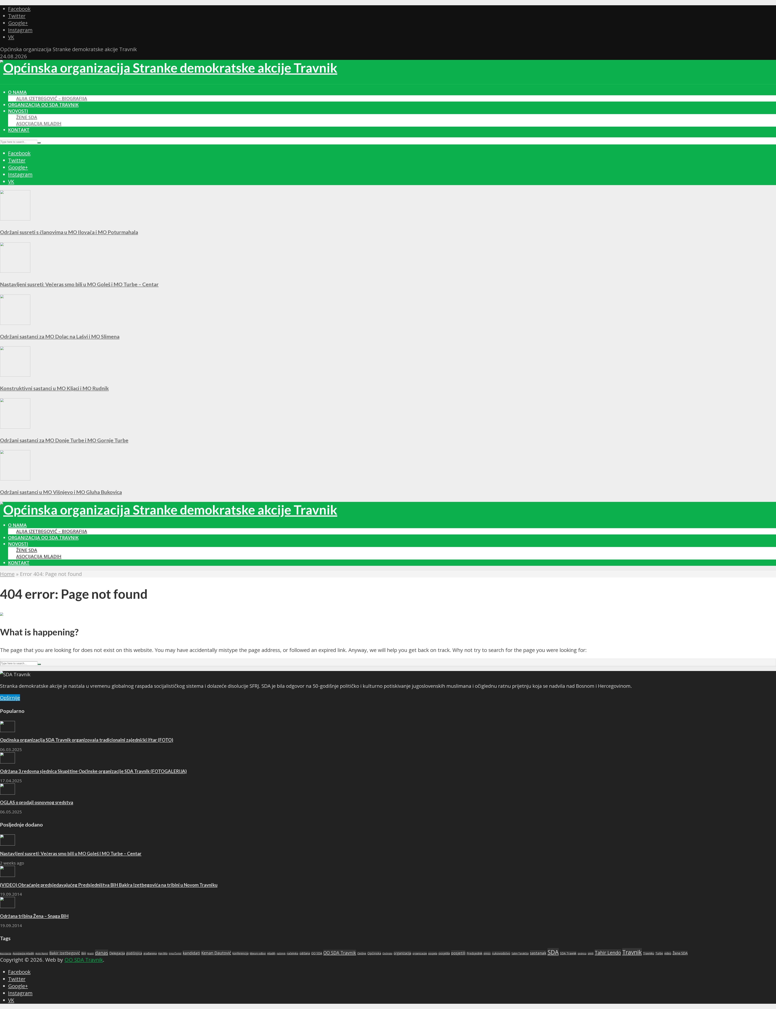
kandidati (191, 953)
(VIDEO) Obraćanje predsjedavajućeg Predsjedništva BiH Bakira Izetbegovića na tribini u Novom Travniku (108, 885)
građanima (150, 953)
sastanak (538, 953)
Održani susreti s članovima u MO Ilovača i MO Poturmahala (69, 232)
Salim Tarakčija (520, 953)
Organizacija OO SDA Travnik (43, 105)
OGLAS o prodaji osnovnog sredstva (36, 802)
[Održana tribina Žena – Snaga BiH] (7, 906)
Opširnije (10, 697)
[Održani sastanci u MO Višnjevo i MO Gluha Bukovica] (15, 478)
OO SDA (316, 953)
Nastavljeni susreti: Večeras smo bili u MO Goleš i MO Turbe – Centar (79, 284)
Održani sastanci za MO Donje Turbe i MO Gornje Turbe (64, 440)
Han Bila (163, 953)
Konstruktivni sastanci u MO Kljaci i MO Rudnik (54, 388)
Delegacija (117, 953)
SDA (553, 952)
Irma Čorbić (175, 953)
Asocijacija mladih (38, 123)
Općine (361, 953)
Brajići (90, 953)
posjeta (432, 953)
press (487, 953)
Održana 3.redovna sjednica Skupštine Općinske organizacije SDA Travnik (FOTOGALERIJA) (93, 771)
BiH (83, 953)
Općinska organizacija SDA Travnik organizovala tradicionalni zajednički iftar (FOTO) (86, 740)
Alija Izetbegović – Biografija (51, 98)
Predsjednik (474, 953)
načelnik (281, 953)
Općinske (387, 953)
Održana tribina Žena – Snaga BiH (34, 916)
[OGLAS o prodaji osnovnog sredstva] (7, 792)
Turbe (659, 953)
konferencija (240, 953)
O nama (17, 92)
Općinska (374, 953)
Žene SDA (26, 117)
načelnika (292, 953)
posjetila (444, 953)
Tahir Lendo (608, 952)
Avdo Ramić (41, 953)
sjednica (582, 953)
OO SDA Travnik (339, 953)
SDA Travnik (568, 953)
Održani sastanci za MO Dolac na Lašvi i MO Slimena (59, 336)
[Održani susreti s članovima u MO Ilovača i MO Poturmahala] (15, 218)
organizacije (419, 953)
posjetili (458, 952)
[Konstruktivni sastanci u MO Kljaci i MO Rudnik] (15, 374)
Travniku (648, 953)
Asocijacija (5, 953)
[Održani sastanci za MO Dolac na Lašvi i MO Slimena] (15, 322)
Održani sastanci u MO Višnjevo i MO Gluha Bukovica (61, 492)
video (667, 953)
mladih (271, 953)
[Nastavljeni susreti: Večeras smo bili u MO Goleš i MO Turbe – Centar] (15, 270)
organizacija (402, 953)
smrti (591, 953)
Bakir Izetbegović (64, 952)
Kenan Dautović (216, 953)
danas (101, 953)
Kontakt (19, 130)
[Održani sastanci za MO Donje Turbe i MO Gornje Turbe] (15, 426)
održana (304, 953)
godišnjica (134, 953)
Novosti (18, 111)
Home (7, 574)
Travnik (632, 952)
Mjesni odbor (258, 953)
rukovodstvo (501, 953)
